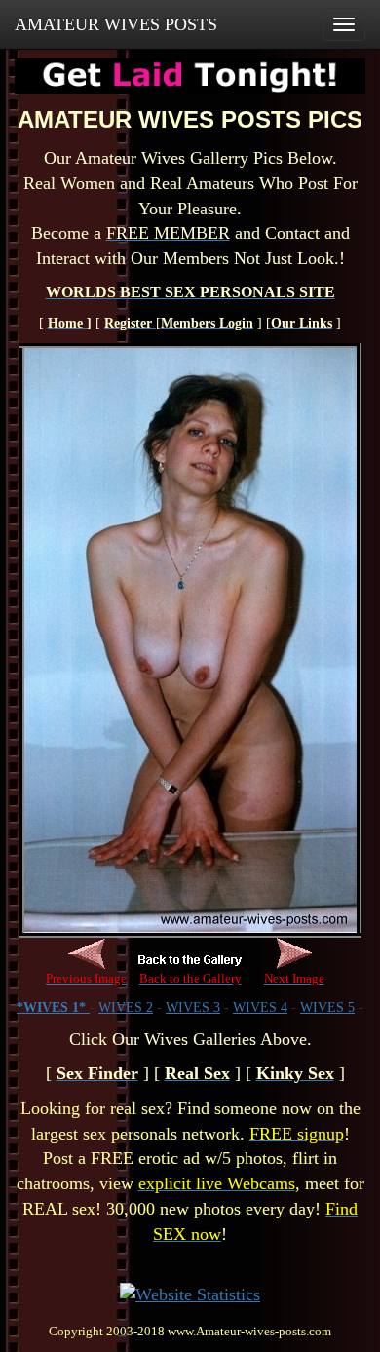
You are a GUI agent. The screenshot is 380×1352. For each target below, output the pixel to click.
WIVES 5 (327, 1007)
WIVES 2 (125, 1007)
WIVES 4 (260, 1007)
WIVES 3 (193, 1007)
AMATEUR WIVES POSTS (116, 24)
